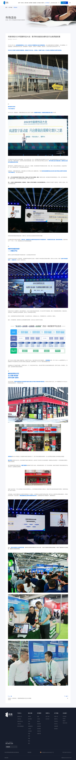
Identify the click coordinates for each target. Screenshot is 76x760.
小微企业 (19, 723)
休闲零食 (39, 728)
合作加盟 (39, 2)
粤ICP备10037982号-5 (67, 752)
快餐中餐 (39, 733)
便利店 (29, 716)
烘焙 (29, 736)
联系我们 (56, 728)
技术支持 (47, 719)
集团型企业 (19, 716)
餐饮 (29, 743)
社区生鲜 (39, 723)
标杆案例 (30, 2)
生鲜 (29, 721)
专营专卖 (39, 731)
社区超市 (30, 731)
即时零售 (30, 719)
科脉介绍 (56, 716)
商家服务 (34, 2)
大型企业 (19, 719)
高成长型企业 (20, 721)
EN (70, 2)
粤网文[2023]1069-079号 (66, 757)
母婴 (29, 733)
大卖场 (29, 728)
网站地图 (29, 752)
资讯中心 (56, 723)
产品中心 (22, 2)
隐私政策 (6, 757)
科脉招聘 (56, 726)
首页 (19, 2)
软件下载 (47, 716)
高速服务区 (30, 726)
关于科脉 (47, 2)
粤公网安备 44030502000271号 (47, 752)
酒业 (29, 740)
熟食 (29, 738)
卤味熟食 (39, 726)
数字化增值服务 (20, 726)
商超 (29, 723)
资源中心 (43, 2)
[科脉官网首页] (5, 2)
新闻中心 (56, 719)
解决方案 (26, 2)
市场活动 (56, 721)
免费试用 (64, 2)
